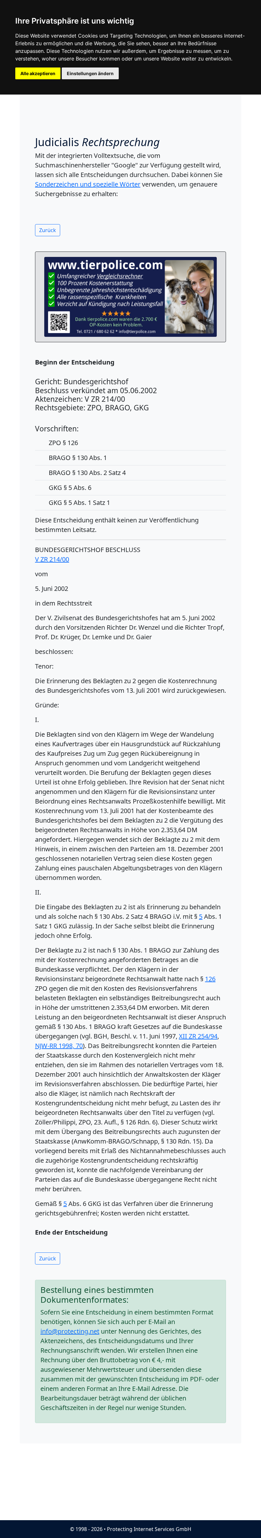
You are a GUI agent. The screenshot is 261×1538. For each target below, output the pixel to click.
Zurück (47, 230)
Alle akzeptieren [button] (37, 73)
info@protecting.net (69, 1331)
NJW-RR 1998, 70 (59, 1045)
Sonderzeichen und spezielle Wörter (87, 184)
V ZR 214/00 (52, 559)
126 (210, 979)
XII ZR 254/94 (198, 1036)
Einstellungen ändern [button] (90, 73)
